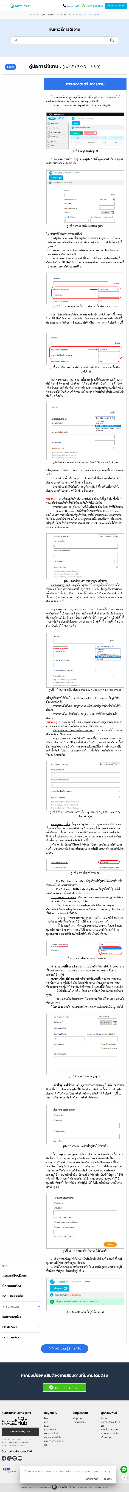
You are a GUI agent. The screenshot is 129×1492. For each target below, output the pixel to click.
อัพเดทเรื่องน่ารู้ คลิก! (20, 1431)
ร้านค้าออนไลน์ (25, 1487)
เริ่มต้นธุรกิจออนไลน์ (110, 1433)
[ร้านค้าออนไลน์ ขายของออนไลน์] (63, 1487)
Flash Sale (9, 1327)
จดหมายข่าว (10, 1337)
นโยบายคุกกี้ (91, 1479)
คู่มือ (46, 1422)
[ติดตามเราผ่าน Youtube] (20, 1458)
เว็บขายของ (106, 1437)
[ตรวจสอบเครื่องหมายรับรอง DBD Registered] (9, 1470)
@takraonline (14, 1458)
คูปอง (6, 1265)
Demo (47, 1418)
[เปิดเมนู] (5, 6)
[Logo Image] (20, 5)
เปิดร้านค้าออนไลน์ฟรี (116, 5)
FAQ (46, 1426)
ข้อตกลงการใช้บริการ (54, 1437)
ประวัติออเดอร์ (79, 1422)
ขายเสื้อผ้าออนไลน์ (109, 1429)
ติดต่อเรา (105, 1418)
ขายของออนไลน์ (41, 1487)
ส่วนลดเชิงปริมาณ (14, 1275)
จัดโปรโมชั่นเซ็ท (12, 1296)
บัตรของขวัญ (11, 1285)
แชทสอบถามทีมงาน (67, 1387)
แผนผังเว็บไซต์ (51, 1433)
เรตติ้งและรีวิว (11, 1316)
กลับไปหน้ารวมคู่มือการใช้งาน (65, 1348)
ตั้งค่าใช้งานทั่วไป (67, 14)
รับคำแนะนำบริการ (95, 6)
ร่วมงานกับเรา (50, 1429)
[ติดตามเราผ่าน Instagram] (9, 1458)
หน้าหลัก (34, 14)
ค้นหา (112, 40)
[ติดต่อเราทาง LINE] (123, 1469)
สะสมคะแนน (10, 1306)
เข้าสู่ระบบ (77, 1418)
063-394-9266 (73, 6)
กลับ (11, 67)
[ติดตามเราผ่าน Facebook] (4, 1458)
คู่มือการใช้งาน (48, 14)
